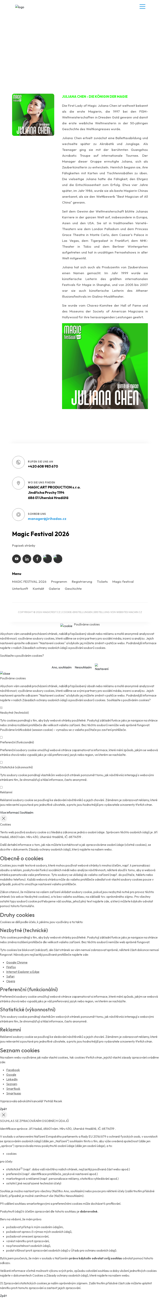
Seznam (11, 1084)
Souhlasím (26, 812)
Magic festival (123, 581)
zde (106, 901)
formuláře (27, 906)
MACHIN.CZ (135, 612)
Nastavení (101, 669)
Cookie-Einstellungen (77, 612)
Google (11, 1074)
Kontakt (38, 588)
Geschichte (73, 588)
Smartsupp (13, 1093)
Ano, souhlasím (62, 667)
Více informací (9, 812)
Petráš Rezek (53, 1101)
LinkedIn (12, 1079)
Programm (59, 581)
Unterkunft (20, 588)
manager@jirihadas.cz (47, 518)
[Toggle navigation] (141, 6)
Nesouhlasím (83, 667)
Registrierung (82, 581)
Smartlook (13, 1089)
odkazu (5, 1263)
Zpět (3, 1109)
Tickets (102, 581)
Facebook (13, 1070)
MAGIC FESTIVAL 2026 (29, 581)
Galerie (54, 588)
